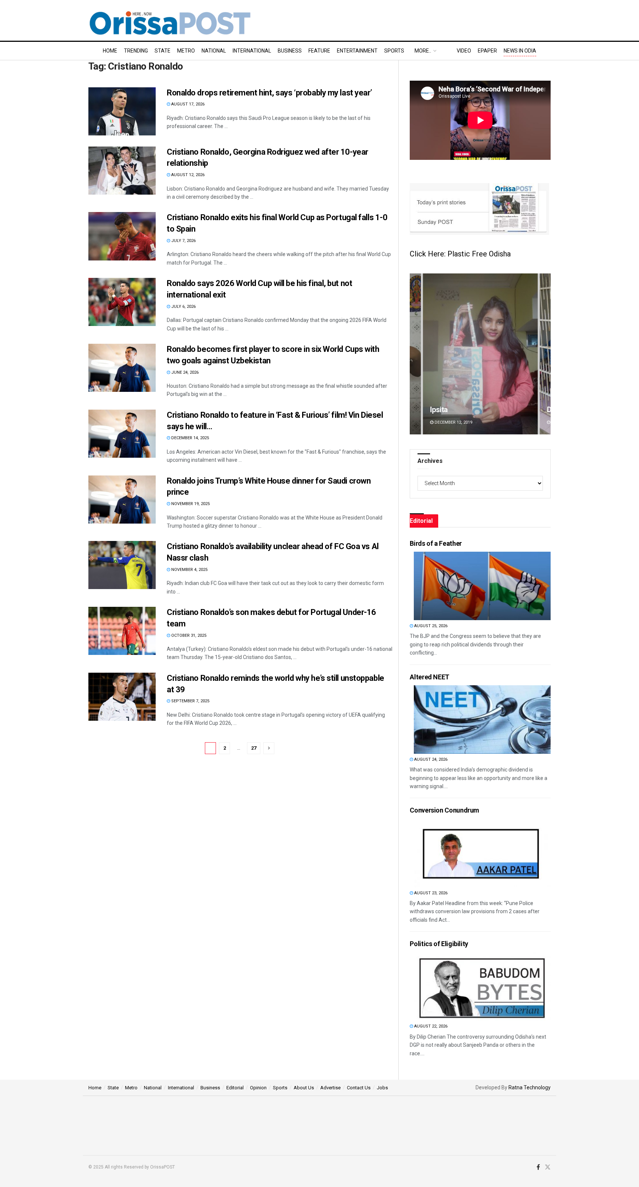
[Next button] (545, 353)
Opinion (258, 1087)
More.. (423, 51)
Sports (394, 51)
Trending (136, 51)
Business (290, 51)
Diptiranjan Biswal (459, 409)
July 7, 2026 (183, 240)
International (252, 51)
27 (253, 748)
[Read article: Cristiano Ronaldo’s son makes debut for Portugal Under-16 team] (122, 631)
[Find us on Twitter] (548, 1167)
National (214, 51)
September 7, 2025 (189, 701)
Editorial (235, 1087)
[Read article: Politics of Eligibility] (482, 986)
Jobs (382, 1087)
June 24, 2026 (184, 372)
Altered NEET (429, 677)
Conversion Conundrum (444, 810)
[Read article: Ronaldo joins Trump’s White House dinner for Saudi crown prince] (122, 499)
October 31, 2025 (188, 635)
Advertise (330, 1087)
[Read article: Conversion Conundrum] (482, 853)
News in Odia (520, 51)
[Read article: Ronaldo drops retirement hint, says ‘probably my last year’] (122, 111)
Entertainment (357, 51)
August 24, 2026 (430, 759)
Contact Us (359, 1087)
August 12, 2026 (187, 174)
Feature (319, 51)
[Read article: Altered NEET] (482, 719)
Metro (186, 51)
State (162, 51)
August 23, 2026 (430, 893)
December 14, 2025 (189, 438)
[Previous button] (415, 353)
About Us (304, 1087)
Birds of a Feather (436, 543)
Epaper (487, 51)
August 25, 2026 (430, 625)
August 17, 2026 (187, 104)
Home (110, 51)
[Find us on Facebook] (538, 1167)
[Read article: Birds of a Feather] (482, 586)
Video (464, 51)
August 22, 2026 (430, 1026)
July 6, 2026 (183, 306)
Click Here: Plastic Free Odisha (460, 253)
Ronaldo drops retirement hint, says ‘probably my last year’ (269, 92)
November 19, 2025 (190, 503)
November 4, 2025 (188, 569)
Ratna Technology (529, 1087)
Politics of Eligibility (439, 944)
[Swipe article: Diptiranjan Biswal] (480, 353)
